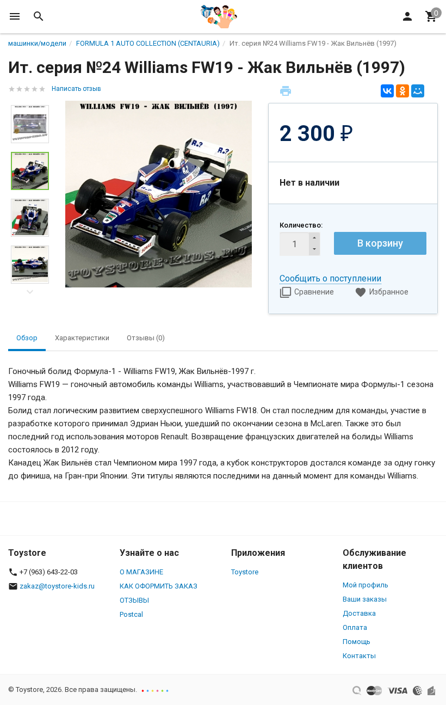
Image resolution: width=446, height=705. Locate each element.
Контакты (359, 656)
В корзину (380, 243)
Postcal (131, 614)
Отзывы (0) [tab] (146, 338)
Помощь (356, 641)
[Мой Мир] (417, 90)
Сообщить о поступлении (330, 278)
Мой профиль (365, 585)
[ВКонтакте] (387, 90)
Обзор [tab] (27, 338)
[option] (158, 194)
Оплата (355, 627)
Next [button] (29, 291)
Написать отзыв (76, 89)
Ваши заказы (365, 599)
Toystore (244, 572)
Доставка (359, 613)
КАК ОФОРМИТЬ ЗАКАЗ (158, 586)
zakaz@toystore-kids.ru (57, 586)
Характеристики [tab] (82, 338)
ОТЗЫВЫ (134, 600)
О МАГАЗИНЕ (141, 572)
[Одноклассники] (402, 90)
